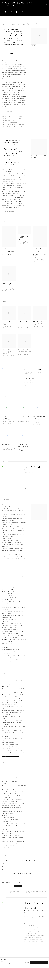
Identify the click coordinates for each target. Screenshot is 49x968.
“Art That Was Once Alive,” (7, 781)
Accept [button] (45, 962)
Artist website (31, 24)
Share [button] (33, 45)
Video (38, 24)
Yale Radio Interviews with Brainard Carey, (10, 841)
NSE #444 (4, 831)
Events (40, 23)
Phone (3, 869)
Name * (3, 863)
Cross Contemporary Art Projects (18, 4)
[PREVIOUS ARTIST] (2, 26)
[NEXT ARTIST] (13, 26)
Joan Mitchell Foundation (12, 193)
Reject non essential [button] (36, 962)
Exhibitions (24, 23)
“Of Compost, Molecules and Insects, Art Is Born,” (12, 785)
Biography (12, 23)
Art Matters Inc (11, 197)
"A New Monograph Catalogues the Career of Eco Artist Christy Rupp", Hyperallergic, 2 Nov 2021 (12, 118)
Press (18, 23)
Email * (3, 866)
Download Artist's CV (9, 111)
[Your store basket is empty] (44, 4)
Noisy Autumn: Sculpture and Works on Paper (17, 72)
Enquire (23, 24)
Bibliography (15, 24)
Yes (15, 882)
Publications (33, 23)
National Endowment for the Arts (8, 195)
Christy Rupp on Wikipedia (9, 122)
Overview (4, 23)
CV (9, 24)
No (19, 882)
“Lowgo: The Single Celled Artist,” (8, 799)
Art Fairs (4, 24)
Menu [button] (46, 4)
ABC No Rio (7, 187)
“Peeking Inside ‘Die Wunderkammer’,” (9, 764)
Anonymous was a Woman (19, 191)
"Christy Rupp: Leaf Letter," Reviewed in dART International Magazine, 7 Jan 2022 (14, 125)
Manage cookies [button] (24, 962)
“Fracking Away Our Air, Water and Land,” (10, 756)
